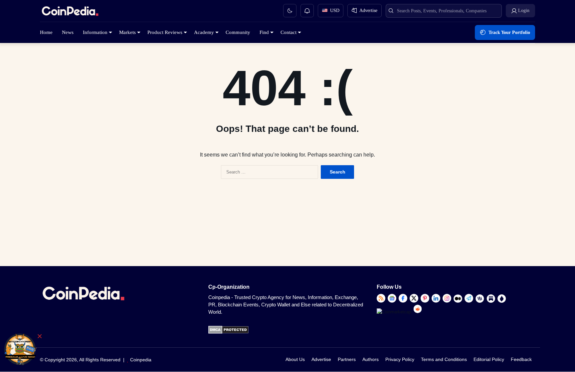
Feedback (521, 359)
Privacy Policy (399, 359)
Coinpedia (140, 359)
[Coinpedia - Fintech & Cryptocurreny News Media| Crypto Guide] (70, 12)
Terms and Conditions (444, 359)
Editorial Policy (489, 359)
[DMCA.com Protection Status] (228, 332)
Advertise (321, 359)
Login (523, 10)
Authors (370, 359)
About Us (295, 359)
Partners (347, 359)
